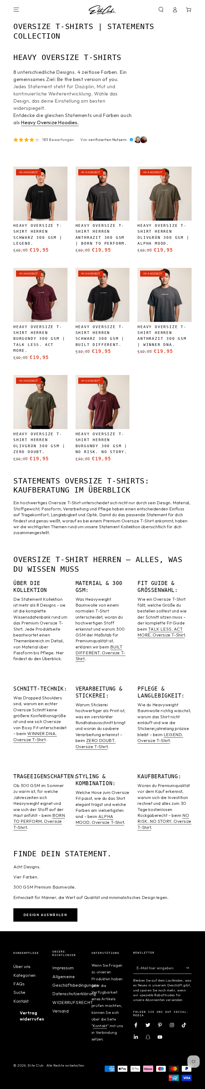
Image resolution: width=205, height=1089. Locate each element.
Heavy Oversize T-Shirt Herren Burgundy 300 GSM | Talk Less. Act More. (39, 339)
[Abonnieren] (189, 968)
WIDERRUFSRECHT (72, 1002)
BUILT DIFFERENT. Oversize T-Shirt (100, 653)
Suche (19, 992)
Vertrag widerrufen (32, 1015)
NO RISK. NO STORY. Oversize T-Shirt (164, 821)
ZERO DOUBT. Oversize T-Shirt (96, 743)
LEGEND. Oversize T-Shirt (160, 737)
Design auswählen (45, 915)
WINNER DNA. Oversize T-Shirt (35, 736)
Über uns (22, 966)
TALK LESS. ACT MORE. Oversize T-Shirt (161, 632)
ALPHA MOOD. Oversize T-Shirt (100, 819)
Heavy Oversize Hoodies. (50, 122)
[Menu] (16, 9)
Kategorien (24, 975)
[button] (161, 9)
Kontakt (21, 1001)
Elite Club (36, 1065)
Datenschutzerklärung (74, 993)
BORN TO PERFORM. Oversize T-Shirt (39, 821)
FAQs (19, 983)
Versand (60, 1011)
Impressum (63, 967)
